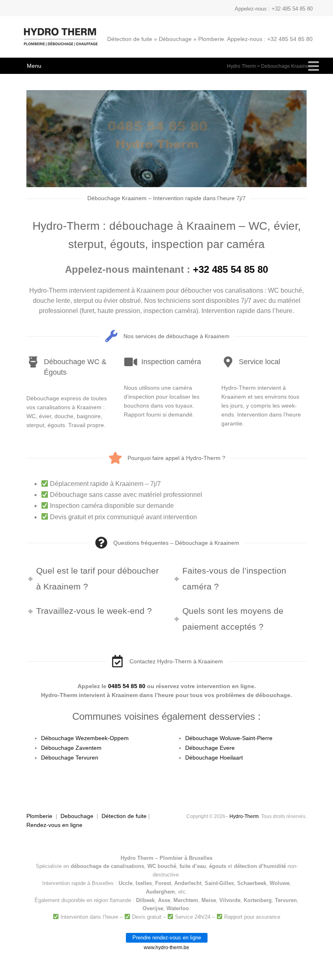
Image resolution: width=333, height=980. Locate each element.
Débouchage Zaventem (71, 748)
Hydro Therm (241, 66)
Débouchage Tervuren (69, 757)
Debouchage (77, 816)
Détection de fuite (124, 816)
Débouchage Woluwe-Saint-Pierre (228, 738)
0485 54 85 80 (126, 686)
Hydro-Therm (244, 816)
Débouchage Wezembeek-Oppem (85, 738)
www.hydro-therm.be (166, 947)
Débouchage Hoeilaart (214, 757)
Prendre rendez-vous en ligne (166, 938)
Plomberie (39, 816)
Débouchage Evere (210, 748)
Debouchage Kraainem (287, 66)
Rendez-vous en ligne (54, 825)
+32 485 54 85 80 (230, 269)
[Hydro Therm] (59, 41)
